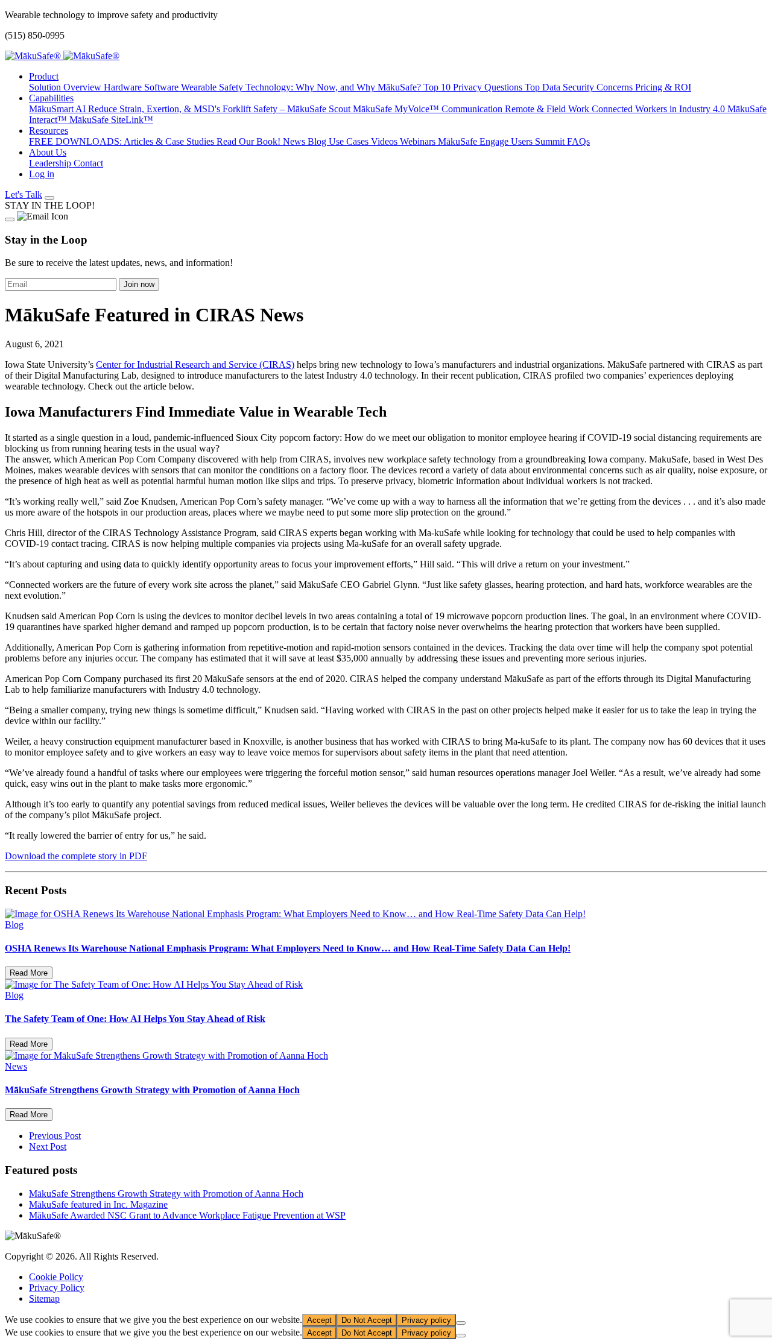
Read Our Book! (250, 141)
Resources (48, 130)
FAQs (578, 141)
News (295, 141)
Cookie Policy (56, 1277)
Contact (88, 163)
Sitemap (44, 1298)
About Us (47, 152)
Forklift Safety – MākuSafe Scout (288, 109)
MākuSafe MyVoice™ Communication (429, 109)
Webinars (419, 141)
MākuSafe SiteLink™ (111, 120)
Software (162, 87)
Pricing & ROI (663, 87)
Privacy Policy (56, 1287)
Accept (319, 1320)
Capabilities (51, 98)
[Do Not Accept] (461, 1323)
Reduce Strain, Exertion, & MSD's (155, 109)
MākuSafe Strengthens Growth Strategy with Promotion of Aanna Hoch (166, 1193)
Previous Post (55, 1136)
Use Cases (350, 141)
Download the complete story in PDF (76, 856)
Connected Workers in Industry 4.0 (659, 109)
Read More (29, 972)
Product (44, 76)
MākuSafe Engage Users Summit (502, 141)
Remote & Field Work (548, 109)
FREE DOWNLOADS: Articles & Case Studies (123, 141)
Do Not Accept (366, 1320)
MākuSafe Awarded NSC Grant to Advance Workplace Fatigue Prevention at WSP (187, 1215)
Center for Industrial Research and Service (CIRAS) (195, 364)
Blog (318, 141)
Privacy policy (426, 1320)
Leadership (51, 163)
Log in (41, 174)
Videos (385, 141)
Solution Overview (66, 87)
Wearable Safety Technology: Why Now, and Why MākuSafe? (302, 87)
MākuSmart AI (58, 109)
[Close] (9, 219)
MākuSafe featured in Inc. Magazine (98, 1204)
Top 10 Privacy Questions (474, 87)
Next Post (47, 1146)
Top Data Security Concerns (580, 87)
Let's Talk (23, 194)
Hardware (124, 87)
